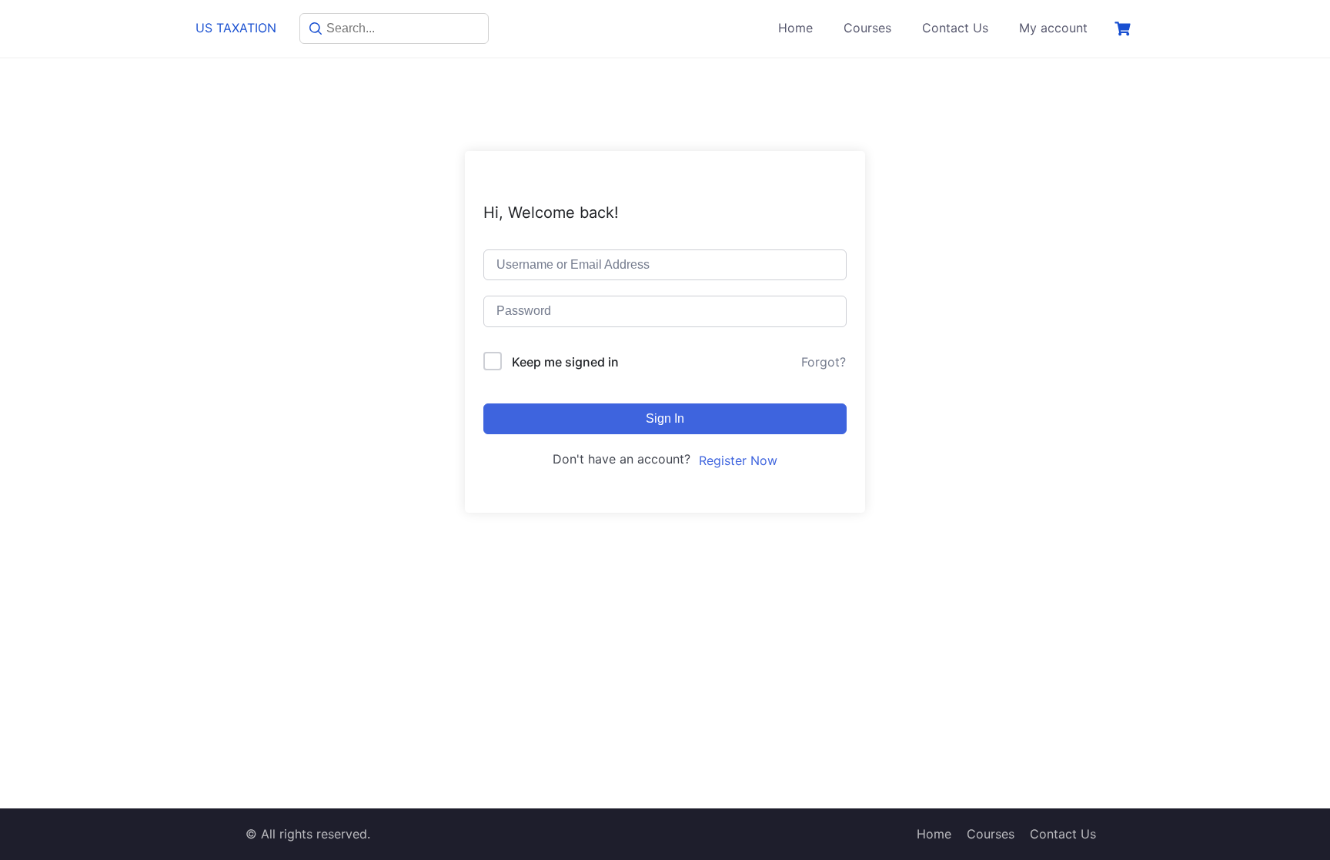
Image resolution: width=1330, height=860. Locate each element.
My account (1053, 27)
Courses (867, 27)
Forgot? (823, 362)
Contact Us (955, 27)
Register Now (738, 460)
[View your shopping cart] (1124, 29)
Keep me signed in (565, 362)
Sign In (665, 418)
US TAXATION (235, 27)
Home (795, 27)
